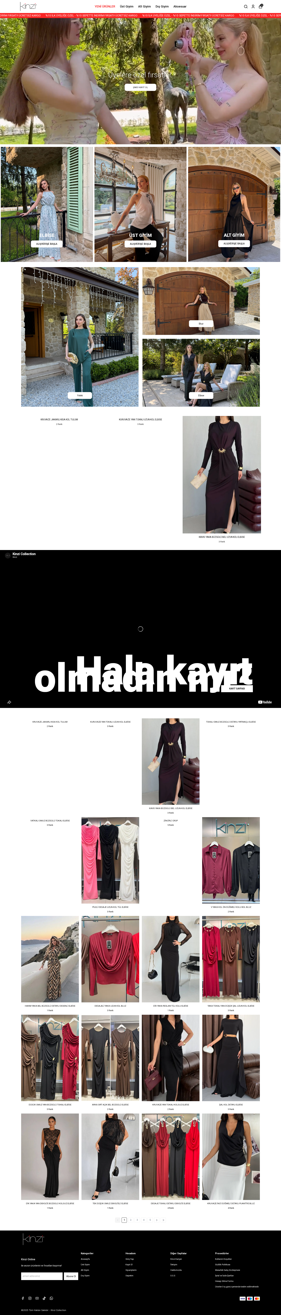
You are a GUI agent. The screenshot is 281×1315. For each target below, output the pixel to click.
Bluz (201, 323)
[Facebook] (22, 1298)
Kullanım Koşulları (223, 1259)
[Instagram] (30, 1298)
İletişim (173, 1264)
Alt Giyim (144, 6)
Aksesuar (180, 6)
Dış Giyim (162, 6)
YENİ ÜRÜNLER (105, 6)
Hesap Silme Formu (224, 1281)
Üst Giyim (126, 6)
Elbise (201, 395)
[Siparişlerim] (253, 7)
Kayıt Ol (129, 1264)
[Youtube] (37, 1298)
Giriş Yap (130, 1259)
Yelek (80, 395)
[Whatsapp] (51, 1298)
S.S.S (172, 1275)
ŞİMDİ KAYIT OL (140, 87)
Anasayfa (85, 1259)
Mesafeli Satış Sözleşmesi (227, 1270)
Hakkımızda (176, 1270)
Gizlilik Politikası (222, 1264)
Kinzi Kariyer (176, 1259)
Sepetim (129, 1275)
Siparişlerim (131, 1270)
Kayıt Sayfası (237, 688)
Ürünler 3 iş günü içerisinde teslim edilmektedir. (237, 1286)
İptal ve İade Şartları (224, 1275)
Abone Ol (71, 1276)
